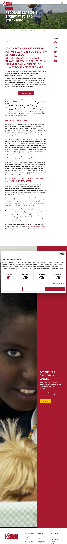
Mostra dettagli (57, 283)
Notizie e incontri (14, 31)
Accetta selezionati (33, 289)
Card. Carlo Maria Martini (55, 540)
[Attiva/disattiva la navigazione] (62, 2)
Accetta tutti (54, 289)
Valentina (22, 39)
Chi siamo (53, 537)
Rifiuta (12, 289)
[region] (33, 264)
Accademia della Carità (42, 537)
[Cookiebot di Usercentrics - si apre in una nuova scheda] (58, 253)
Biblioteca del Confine (41, 542)
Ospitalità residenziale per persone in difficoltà (30, 541)
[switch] (25, 277)
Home (6, 31)
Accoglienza (28, 537)
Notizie (9, 8)
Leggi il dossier (26, 93)
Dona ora (45, 401)
